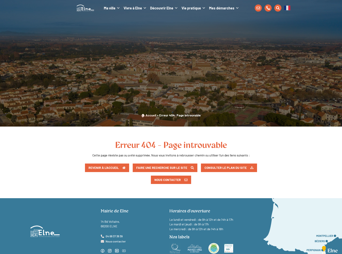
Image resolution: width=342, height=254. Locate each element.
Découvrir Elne (161, 8)
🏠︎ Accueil (148, 115)
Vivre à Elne (133, 8)
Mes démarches (221, 8)
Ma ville (109, 8)
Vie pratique (191, 8)
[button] (287, 8)
